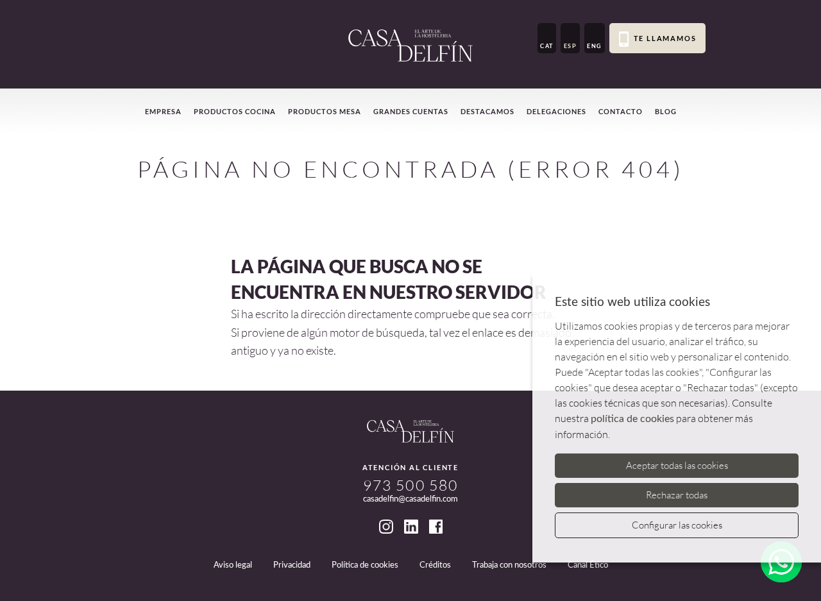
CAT (547, 45)
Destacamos (487, 111)
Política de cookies (365, 565)
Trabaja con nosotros (509, 565)
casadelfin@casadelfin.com (410, 499)
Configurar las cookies (677, 525)
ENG (594, 45)
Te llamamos (665, 38)
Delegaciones (556, 111)
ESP (570, 45)
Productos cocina (235, 111)
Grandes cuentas (410, 111)
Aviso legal (233, 565)
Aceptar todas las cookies (677, 465)
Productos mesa (324, 111)
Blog (666, 111)
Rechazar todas (676, 495)
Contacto (620, 111)
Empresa (163, 111)
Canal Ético (588, 565)
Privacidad (291, 565)
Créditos (435, 565)
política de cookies (632, 419)
